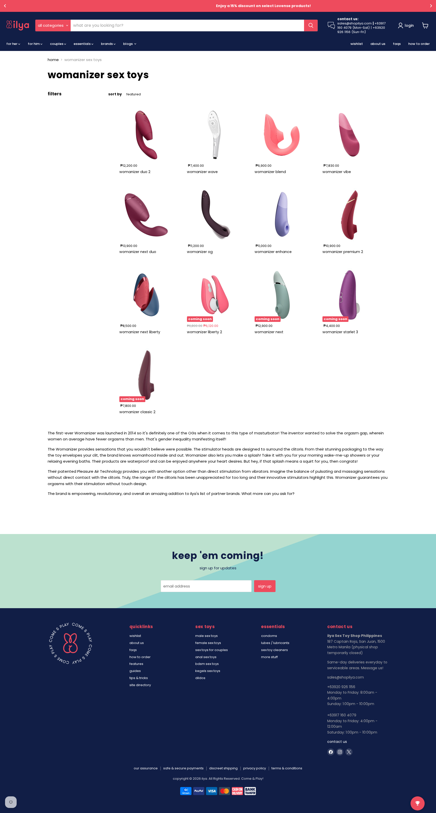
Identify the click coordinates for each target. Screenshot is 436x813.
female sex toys (208, 642)
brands (107, 43)
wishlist (356, 43)
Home (53, 60)
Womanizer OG (200, 251)
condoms (269, 635)
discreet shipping (223, 768)
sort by (115, 94)
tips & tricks (138, 678)
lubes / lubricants (275, 642)
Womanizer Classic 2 (137, 411)
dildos (200, 678)
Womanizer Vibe (336, 171)
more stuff (269, 657)
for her (12, 43)
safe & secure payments (183, 768)
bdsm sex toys (207, 663)
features (136, 663)
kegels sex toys (207, 670)
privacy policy (254, 768)
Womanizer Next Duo (137, 251)
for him (34, 43)
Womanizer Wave (202, 171)
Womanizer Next (269, 331)
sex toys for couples (211, 650)
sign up (264, 586)
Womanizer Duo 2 (134, 171)
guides (135, 670)
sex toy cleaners (274, 650)
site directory (140, 685)
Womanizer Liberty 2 (204, 331)
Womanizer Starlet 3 (340, 331)
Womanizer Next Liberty (139, 331)
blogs (128, 43)
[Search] (311, 25)
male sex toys (206, 635)
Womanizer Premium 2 (342, 251)
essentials (82, 43)
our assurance (146, 768)
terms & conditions (286, 768)
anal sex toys (205, 657)
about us (377, 43)
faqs (397, 43)
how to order (419, 43)
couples (57, 43)
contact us (337, 741)
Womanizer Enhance (273, 251)
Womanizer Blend (270, 171)
